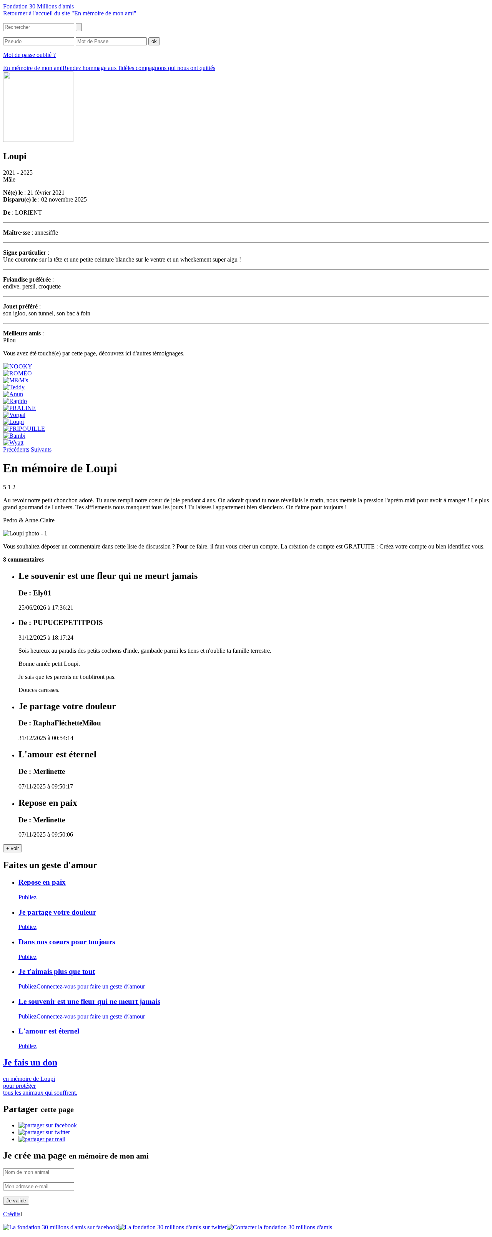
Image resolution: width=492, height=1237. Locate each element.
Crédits (11, 1214)
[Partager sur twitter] (44, 1132)
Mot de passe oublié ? (29, 55)
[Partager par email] (41, 1139)
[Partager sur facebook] (47, 1125)
